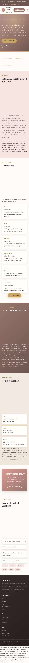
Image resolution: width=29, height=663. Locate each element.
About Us (4, 630)
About (11, 569)
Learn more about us (14, 366)
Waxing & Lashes (6, 617)
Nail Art (6, 271)
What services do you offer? (11, 561)
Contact (18, 569)
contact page (14, 459)
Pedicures (7, 226)
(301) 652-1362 (15, 4)
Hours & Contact (6, 633)
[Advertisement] (14, 97)
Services (5, 565)
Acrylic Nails (8, 241)
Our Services (7, 45)
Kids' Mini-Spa (9, 285)
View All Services (14, 295)
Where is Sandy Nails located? (11, 541)
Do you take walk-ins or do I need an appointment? (13, 554)
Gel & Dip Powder (9, 256)
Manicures (7, 209)
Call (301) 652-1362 (9, 40)
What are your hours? (9, 547)
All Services (4, 622)
